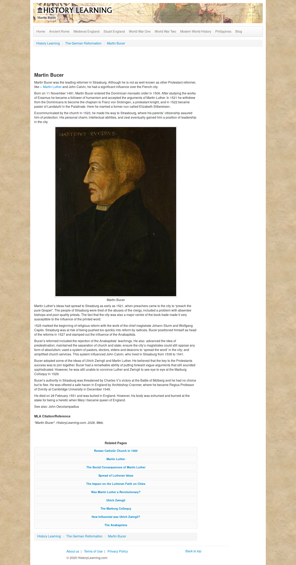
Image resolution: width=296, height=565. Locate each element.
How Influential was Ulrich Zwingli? (116, 517)
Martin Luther (52, 86)
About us (72, 551)
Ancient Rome (59, 31)
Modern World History (195, 31)
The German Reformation (83, 43)
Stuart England (114, 31)
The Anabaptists (116, 525)
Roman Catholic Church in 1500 (116, 451)
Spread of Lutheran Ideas (115, 475)
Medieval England (86, 31)
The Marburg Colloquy (115, 508)
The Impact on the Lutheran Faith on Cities (115, 484)
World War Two (165, 31)
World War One (140, 31)
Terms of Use (93, 551)
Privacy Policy (118, 551)
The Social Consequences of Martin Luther (115, 467)
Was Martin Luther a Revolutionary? (116, 492)
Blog (238, 31)
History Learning (48, 43)
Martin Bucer (116, 43)
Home (40, 31)
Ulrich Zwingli (115, 500)
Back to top (193, 551)
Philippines (223, 31)
